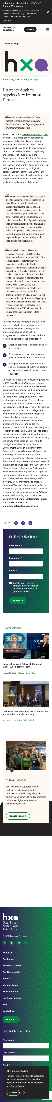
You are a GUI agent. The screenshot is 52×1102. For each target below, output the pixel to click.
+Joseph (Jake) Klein (26, 673)
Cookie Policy (17, 1086)
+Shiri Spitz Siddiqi (25, 720)
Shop (5, 1004)
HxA (45, 134)
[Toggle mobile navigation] (47, 29)
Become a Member (12, 965)
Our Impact (8, 959)
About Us (7, 952)
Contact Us (8, 1010)
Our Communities (12, 972)
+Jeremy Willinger (30, 79)
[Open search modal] (41, 29)
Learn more (7, 20)
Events (6, 978)
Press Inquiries (10, 991)
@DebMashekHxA (12, 148)
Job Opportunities (12, 998)
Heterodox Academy (32, 134)
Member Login (10, 985)
